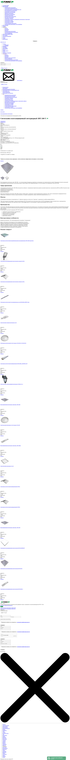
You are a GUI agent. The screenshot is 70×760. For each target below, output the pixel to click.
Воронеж (4, 737)
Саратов (4, 740)
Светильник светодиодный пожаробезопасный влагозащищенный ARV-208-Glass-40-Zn (17, 240)
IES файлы (7, 29)
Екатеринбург (5, 727)
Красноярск (5, 735)
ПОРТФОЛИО (5, 45)
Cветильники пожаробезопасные (11, 8)
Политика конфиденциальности (6, 605)
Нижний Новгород (6, 728)
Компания (7, 44)
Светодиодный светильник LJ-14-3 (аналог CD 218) (10, 425)
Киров (4, 757)
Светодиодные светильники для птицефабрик (13, 24)
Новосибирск (5, 726)
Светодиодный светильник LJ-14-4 (7, 466)
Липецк (4, 756)
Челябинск (5, 730)
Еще (3, 94)
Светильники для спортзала (10, 11)
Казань (4, 729)
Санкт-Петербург (6, 725)
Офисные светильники (9, 13)
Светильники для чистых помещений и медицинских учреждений (17, 19)
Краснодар (5, 739)
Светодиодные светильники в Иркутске (7, 608)
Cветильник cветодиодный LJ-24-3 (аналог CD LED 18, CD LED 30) (13, 343)
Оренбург (4, 751)
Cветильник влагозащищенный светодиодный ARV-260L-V (11, 589)
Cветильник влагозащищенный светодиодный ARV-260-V (11, 568)
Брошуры (6, 30)
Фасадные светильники (9, 17)
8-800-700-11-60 (3, 42)
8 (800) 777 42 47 (4, 68)
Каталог (6, 28)
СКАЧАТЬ (5, 53)
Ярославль (5, 747)
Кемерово (4, 752)
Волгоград (5, 738)
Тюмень (4, 741)
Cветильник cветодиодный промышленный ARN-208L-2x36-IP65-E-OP (13, 363)
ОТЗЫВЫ (4, 46)
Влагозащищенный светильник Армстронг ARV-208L (10, 445)
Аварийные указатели (9, 18)
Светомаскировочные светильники (11, 32)
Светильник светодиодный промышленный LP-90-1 (10, 486)
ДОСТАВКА (5, 47)
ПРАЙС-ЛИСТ (5, 50)
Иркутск (4, 745)
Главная (4, 43)
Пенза (4, 755)
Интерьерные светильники (10, 14)
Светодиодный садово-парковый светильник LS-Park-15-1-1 (11, 384)
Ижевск (4, 742)
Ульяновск (5, 744)
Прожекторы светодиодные (10, 12)
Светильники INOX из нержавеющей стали (13, 9)
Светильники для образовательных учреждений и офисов (15, 101)
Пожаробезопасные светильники (9, 89)
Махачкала (5, 749)
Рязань (4, 753)
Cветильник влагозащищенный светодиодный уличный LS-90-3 (12, 261)
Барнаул (4, 743)
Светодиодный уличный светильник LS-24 (8, 322)
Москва (4, 724)
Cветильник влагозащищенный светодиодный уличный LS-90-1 (12, 281)
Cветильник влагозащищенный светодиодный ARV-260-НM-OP (12, 548)
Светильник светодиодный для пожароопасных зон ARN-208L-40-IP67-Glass (14, 302)
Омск (4, 731)
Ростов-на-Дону (6, 733)
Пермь (4, 736)
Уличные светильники (9, 15)
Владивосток (5, 748)
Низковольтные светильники (10, 7)
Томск (4, 750)
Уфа (3, 734)
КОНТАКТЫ (5, 48)
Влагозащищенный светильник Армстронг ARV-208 (10, 404)
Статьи (4, 51)
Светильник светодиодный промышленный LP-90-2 (10, 507)
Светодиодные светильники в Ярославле (8, 607)
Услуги (4, 49)
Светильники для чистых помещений (6, 92)
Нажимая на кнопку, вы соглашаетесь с (16, 622)
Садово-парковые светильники (10, 23)
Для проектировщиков (7, 52)
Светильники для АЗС (9, 22)
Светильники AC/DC (9, 20)
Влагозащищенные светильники (11, 10)
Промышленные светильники (10, 16)
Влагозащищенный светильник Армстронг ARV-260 (10, 527)
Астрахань (5, 754)
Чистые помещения (8, 33)
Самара (4, 732)
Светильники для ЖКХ (9, 21)
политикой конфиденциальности (23, 622)
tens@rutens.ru (19, 80)
